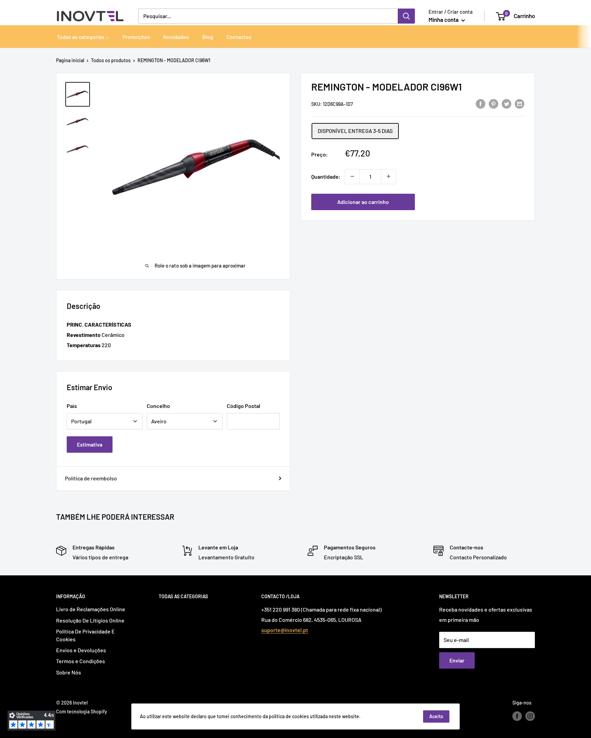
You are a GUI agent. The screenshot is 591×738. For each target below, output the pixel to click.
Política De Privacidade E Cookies (85, 635)
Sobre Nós (68, 672)
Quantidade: (326, 176)
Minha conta (444, 19)
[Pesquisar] (406, 16)
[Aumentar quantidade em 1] (388, 176)
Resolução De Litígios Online (90, 620)
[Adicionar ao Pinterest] (493, 103)
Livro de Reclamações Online (90, 609)
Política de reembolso (91, 478)
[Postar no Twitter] (506, 103)
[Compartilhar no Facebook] (480, 103)
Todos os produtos (111, 60)
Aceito (436, 716)
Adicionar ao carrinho (363, 201)
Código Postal (243, 405)
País (72, 405)
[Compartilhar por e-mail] (519, 103)
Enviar (456, 660)
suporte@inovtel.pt (284, 630)
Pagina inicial (70, 60)
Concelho (158, 405)
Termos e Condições (80, 661)
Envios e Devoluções (81, 650)
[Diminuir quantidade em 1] (352, 176)
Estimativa (89, 444)
